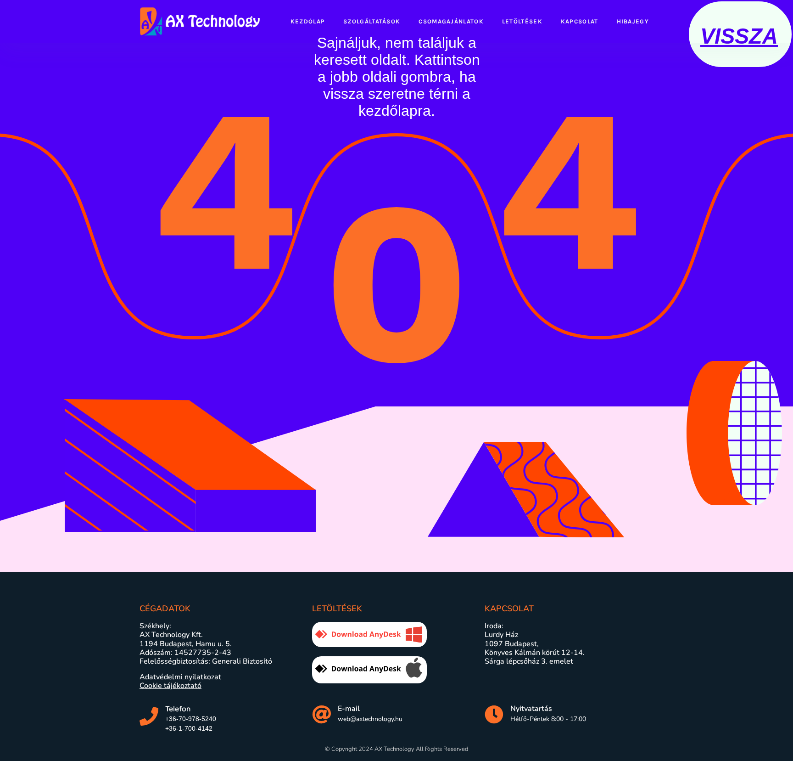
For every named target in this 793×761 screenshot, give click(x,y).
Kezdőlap (307, 21)
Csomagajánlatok (451, 21)
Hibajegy (633, 21)
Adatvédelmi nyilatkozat (180, 677)
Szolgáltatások (371, 21)
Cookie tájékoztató (170, 686)
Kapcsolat (579, 21)
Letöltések (522, 21)
